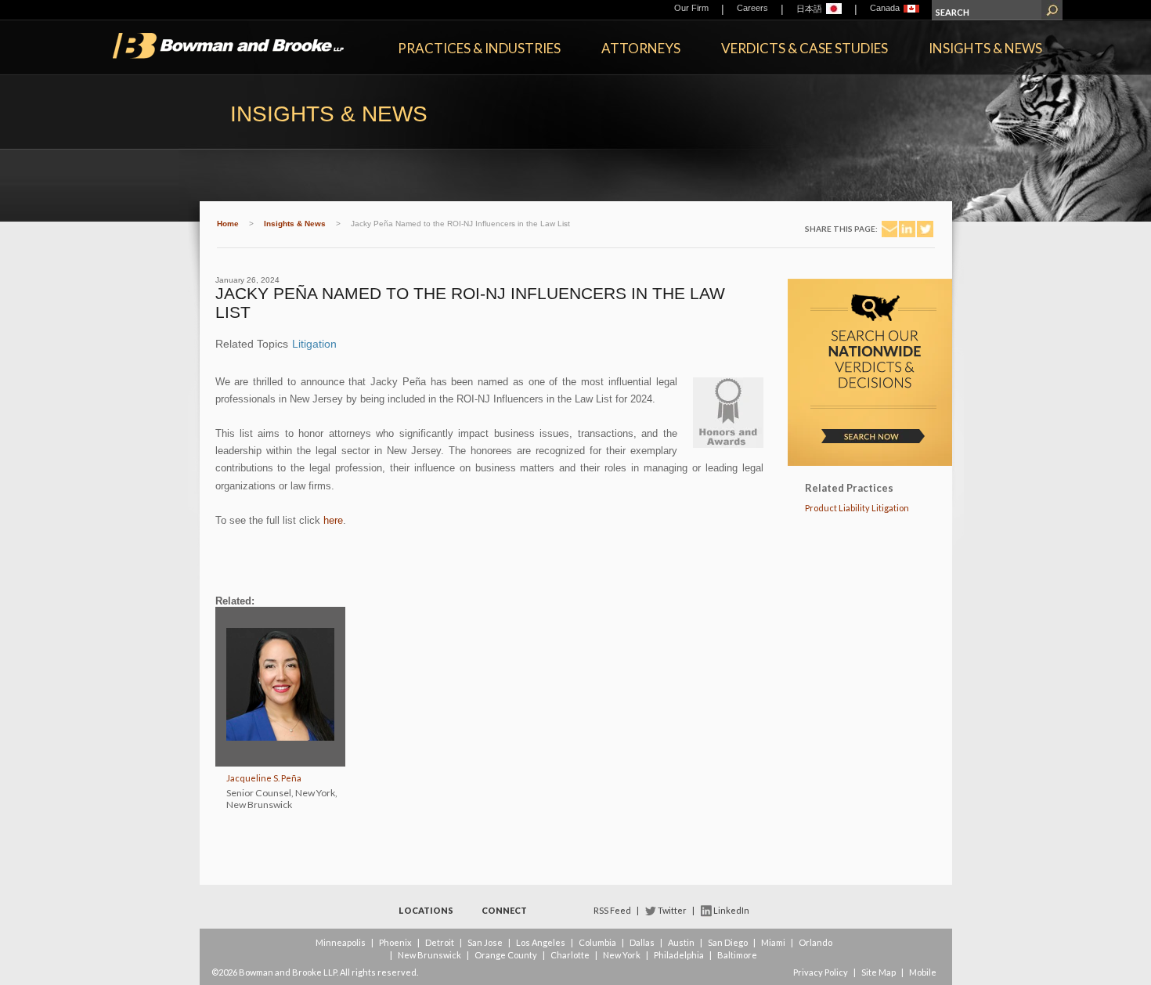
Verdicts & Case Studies (804, 48)
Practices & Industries (479, 48)
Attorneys (640, 48)
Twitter (672, 910)
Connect (504, 910)
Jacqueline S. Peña (263, 778)
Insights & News (985, 48)
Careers (752, 8)
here (333, 520)
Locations (426, 910)
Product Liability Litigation (857, 508)
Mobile (922, 972)
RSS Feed (612, 910)
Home (228, 223)
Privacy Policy (820, 972)
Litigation (314, 343)
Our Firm (691, 8)
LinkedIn (731, 910)
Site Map (878, 972)
